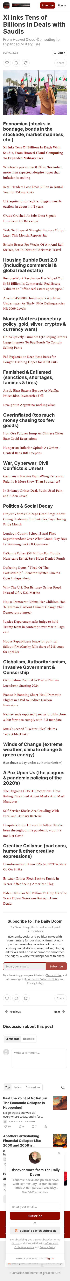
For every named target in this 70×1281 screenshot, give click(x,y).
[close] (59, 1153)
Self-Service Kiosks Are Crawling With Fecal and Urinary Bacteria (31, 813)
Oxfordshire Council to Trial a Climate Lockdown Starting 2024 (31, 683)
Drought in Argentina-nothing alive (29, 404)
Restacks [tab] (28, 1039)
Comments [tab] (12, 1039)
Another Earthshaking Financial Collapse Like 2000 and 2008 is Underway (22, 1141)
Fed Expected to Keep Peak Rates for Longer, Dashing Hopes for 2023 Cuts (30, 359)
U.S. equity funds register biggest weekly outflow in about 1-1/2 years (32, 204)
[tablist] (20, 1039)
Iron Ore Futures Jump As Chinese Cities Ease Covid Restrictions (33, 436)
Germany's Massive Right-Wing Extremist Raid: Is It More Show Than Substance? (33, 479)
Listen (61, 53)
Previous (15, 1011)
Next (57, 1011)
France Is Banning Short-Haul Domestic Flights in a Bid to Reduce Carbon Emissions (32, 700)
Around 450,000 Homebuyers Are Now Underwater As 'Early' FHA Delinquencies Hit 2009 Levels (34, 303)
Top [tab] (7, 1087)
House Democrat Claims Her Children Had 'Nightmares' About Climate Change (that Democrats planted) (34, 607)
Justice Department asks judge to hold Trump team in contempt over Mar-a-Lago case (34, 627)
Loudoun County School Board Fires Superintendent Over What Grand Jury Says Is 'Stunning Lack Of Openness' (35, 539)
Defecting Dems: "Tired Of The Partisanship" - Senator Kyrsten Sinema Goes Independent (31, 573)
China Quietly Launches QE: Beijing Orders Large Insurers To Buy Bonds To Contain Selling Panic (35, 342)
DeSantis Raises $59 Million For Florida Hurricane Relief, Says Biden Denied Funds (34, 556)
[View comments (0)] (16, 63)
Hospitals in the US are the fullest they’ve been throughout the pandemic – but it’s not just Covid (33, 830)
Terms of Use (53, 975)
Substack (16, 1273)
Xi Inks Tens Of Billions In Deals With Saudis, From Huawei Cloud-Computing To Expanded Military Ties (33, 152)
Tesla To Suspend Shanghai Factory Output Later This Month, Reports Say (34, 233)
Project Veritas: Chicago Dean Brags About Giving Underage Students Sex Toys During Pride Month (34, 519)
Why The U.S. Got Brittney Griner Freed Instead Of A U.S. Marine (32, 590)
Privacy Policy (47, 1247)
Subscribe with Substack (38, 1230)
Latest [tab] (18, 1087)
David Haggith (26, 1121)
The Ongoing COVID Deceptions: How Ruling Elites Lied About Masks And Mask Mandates (34, 796)
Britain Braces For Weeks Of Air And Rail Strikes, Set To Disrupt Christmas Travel (33, 247)
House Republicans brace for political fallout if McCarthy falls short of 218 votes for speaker (33, 646)
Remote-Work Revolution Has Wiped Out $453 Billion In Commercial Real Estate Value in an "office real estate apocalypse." (33, 283)
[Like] (7, 63)
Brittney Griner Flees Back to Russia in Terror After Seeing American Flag (31, 881)
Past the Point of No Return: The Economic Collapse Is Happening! (25, 1102)
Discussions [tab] (33, 1087)
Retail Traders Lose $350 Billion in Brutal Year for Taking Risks (33, 190)
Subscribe (47, 5)
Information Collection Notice (42, 979)
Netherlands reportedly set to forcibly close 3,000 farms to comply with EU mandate (34, 717)
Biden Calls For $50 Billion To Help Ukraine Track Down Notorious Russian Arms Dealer (35, 898)
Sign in (62, 5)
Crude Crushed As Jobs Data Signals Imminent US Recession (29, 218)
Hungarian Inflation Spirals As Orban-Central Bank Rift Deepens (31, 450)
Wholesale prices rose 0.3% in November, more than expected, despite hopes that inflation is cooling (32, 172)
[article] (35, 1112)
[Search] (63, 1087)
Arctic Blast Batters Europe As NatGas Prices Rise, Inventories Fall (31, 393)
